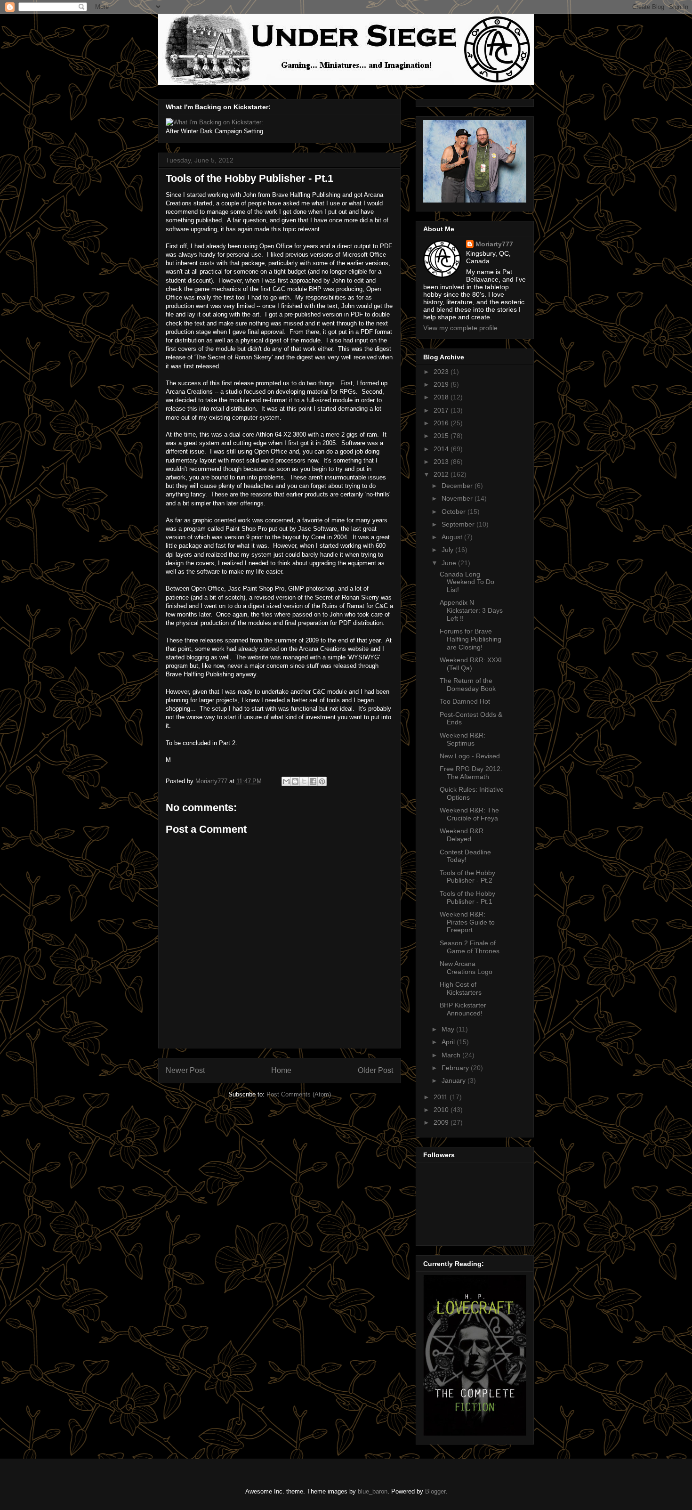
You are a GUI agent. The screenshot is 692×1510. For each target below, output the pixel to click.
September (459, 524)
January (454, 1080)
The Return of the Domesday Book (468, 684)
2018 (442, 397)
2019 (442, 384)
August (453, 537)
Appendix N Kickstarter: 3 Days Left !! (471, 610)
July (448, 549)
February (456, 1068)
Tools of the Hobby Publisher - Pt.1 (467, 897)
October (454, 511)
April (449, 1042)
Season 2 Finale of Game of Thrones (469, 947)
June (450, 563)
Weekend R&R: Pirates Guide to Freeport (467, 922)
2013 (442, 461)
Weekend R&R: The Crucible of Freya (469, 814)
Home (281, 1070)
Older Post (375, 1070)
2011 (442, 1097)
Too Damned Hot (465, 701)
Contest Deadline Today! (465, 856)
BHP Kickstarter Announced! (463, 1009)
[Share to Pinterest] (322, 781)
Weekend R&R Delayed (461, 835)
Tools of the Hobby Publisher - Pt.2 (467, 877)
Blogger (435, 1491)
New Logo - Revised (470, 756)
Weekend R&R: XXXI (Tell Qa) (471, 664)
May (449, 1029)
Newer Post (185, 1070)
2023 (442, 371)
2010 (442, 1109)
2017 (442, 410)
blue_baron (372, 1491)
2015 (442, 435)
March (452, 1055)
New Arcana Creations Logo (466, 967)
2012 (442, 474)
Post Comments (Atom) (298, 1094)
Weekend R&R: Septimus (462, 739)
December (458, 485)
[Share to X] (304, 781)
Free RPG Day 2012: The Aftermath (471, 772)
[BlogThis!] (295, 781)
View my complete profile (460, 328)
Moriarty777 (494, 244)
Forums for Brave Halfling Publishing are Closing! (470, 639)
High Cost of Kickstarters (461, 988)
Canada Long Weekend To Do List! (467, 582)
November (458, 498)
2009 (442, 1122)
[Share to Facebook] (313, 781)
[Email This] (286, 781)
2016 (442, 423)
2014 (442, 449)
